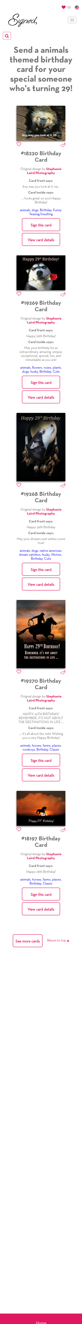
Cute (56, 371)
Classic (54, 749)
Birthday (45, 210)
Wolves (56, 555)
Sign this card (41, 225)
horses (36, 745)
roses (47, 367)
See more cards (27, 941)
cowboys (29, 749)
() (69, 7)
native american (50, 551)
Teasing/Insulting (41, 214)
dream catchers (29, 555)
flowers (37, 367)
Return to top (57, 940)
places (56, 745)
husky (34, 371)
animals (25, 210)
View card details (41, 240)
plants (57, 367)
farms (47, 745)
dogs (35, 210)
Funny (57, 210)
